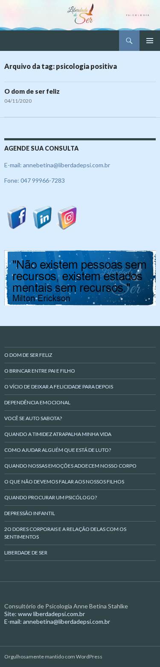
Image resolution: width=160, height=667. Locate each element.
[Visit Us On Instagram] (67, 216)
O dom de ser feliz (32, 91)
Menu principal (150, 40)
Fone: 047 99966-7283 (34, 180)
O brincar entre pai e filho (39, 371)
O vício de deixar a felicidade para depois (58, 386)
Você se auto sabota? (33, 418)
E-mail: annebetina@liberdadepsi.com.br (57, 165)
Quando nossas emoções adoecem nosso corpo (70, 465)
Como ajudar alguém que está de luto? (57, 450)
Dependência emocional (37, 402)
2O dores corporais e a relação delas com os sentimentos (65, 533)
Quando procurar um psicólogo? (50, 497)
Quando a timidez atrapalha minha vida (57, 434)
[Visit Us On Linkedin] (42, 216)
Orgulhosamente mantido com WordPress (53, 656)
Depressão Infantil (29, 513)
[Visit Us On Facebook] (16, 216)
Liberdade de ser (25, 552)
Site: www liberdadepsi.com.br (44, 613)
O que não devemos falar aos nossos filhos (64, 481)
